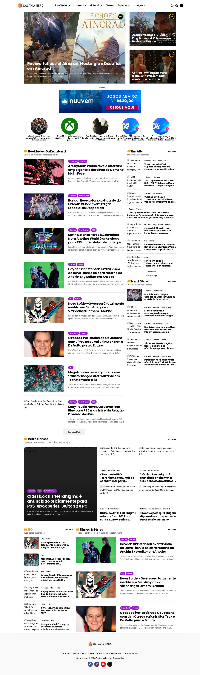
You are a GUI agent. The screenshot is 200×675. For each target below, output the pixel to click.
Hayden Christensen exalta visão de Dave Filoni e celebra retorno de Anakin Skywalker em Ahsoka (95, 273)
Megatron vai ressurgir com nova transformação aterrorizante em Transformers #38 (94, 376)
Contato (66, 653)
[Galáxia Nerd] (30, 5)
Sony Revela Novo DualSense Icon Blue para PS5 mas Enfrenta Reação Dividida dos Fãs (96, 410)
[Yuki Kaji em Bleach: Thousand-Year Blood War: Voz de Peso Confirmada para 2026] (134, 198)
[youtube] (103, 664)
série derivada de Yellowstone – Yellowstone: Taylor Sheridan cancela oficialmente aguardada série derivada (158, 263)
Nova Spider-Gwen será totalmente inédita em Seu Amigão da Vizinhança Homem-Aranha (96, 307)
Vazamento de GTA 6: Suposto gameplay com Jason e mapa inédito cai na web (159, 166)
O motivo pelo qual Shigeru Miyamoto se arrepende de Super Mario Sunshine (157, 516)
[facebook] (90, 664)
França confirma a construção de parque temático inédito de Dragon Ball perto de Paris (158, 313)
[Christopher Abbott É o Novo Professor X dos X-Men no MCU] (31, 609)
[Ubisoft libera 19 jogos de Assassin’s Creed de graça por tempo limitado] (39, 126)
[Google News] (109, 664)
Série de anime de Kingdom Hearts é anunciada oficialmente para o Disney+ (159, 346)
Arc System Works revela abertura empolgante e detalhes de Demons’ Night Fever (96, 169)
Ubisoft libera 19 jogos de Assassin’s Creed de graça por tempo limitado (39, 138)
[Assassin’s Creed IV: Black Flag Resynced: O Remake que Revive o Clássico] (153, 29)
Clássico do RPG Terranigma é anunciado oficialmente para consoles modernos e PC (117, 478)
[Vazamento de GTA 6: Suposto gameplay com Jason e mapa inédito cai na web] (134, 165)
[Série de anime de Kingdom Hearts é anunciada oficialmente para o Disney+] (134, 344)
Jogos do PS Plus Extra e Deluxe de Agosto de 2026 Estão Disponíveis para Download (157, 230)
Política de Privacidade (109, 653)
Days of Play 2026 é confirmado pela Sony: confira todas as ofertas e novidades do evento (130, 138)
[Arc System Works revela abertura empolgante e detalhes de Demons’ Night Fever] (44, 172)
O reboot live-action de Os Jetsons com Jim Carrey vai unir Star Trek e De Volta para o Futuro (95, 341)
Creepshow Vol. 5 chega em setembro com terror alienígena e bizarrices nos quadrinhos (55, 626)
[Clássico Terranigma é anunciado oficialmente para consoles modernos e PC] (157, 457)
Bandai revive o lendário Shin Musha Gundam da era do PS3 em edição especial (159, 329)
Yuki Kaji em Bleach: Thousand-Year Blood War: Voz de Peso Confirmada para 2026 (160, 199)
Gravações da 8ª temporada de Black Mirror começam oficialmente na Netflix (56, 577)
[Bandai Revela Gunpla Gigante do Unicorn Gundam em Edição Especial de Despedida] (44, 206)
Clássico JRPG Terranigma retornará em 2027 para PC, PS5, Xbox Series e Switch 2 (118, 516)
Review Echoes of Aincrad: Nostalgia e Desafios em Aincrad (74, 66)
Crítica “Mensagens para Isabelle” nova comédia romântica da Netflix (149, 76)
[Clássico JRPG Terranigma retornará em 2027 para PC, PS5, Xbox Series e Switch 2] (118, 495)
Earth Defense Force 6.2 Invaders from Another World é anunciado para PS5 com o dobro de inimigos (94, 238)
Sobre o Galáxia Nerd (84, 653)
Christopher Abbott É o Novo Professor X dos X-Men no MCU (55, 610)
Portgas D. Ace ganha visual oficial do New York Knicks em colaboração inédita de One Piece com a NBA (159, 362)
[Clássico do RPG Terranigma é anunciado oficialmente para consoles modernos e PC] (118, 457)
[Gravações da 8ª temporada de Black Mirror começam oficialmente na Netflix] (31, 576)
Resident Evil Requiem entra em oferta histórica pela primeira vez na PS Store (100, 138)
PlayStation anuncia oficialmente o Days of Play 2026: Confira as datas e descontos (161, 138)
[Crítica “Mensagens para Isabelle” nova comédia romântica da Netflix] (153, 66)
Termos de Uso (130, 653)
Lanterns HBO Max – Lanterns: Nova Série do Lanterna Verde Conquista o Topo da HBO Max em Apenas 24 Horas (160, 247)
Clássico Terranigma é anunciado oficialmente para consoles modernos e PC (157, 478)
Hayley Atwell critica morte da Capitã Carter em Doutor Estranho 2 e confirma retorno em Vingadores (57, 594)
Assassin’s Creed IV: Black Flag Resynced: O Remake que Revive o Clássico (152, 38)
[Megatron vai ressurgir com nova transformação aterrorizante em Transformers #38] (44, 378)
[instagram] (96, 664)
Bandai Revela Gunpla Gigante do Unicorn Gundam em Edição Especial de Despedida (94, 204)
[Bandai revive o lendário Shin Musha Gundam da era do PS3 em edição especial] (134, 328)
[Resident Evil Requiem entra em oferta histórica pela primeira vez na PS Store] (100, 126)
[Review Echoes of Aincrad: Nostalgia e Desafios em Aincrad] (74, 48)
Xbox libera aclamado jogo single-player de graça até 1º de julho (69, 138)
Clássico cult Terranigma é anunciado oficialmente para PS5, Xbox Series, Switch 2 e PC (57, 501)
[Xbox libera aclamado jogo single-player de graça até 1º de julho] (69, 126)
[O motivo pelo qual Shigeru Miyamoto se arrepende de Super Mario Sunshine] (157, 495)
